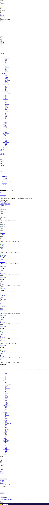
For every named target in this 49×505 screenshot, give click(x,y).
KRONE (6, 383)
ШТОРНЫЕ (4, 438)
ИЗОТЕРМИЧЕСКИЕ (6, 420)
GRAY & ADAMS (7, 403)
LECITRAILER (6, 402)
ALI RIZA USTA (7, 429)
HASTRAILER (6, 389)
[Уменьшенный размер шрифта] (0, 1)
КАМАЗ (6, 373)
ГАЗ (5, 442)
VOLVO (6, 374)
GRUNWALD (6, 397)
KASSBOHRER (7, 385)
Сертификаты (2, 472)
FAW (5, 452)
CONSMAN (6, 434)
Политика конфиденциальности (4, 497)
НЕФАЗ (6, 398)
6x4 (3, 380)
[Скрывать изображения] (0, 9)
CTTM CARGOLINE (7, 388)
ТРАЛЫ (4, 410)
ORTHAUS (6, 404)
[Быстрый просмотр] (0, 207)
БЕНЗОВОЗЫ (5, 428)
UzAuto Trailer (6, 390)
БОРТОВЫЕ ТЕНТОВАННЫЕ (7, 405)
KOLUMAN (6, 396)
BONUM (6, 387)
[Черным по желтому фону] (0, 6)
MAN (5, 375)
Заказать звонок (2, 16)
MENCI (5, 436)
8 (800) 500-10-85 (3, 14)
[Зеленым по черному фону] (0, 7)
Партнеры (1, 473)
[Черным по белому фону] (0, 4)
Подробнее (1, 231)
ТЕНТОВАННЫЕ (5, 441)
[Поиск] (1, 36)
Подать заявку (2, 53)
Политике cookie (29, 503)
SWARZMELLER (7, 415)
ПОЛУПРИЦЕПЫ (4, 381)
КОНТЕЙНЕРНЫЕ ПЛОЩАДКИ (7, 423)
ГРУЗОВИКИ (3, 437)
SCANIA (6, 451)
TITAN (5, 411)
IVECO (5, 378)
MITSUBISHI (6, 447)
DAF (5, 376)
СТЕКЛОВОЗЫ (5, 432)
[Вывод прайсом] (1, 206)
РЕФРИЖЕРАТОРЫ (6, 399)
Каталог (1, 471)
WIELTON (6, 386)
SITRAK (6, 377)
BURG (5, 433)
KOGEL (6, 382)
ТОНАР (6, 401)
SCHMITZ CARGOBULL (8, 384)
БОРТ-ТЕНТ (5, 454)
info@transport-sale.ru (2, 44)
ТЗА (5, 391)
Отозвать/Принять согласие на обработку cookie (6, 498)
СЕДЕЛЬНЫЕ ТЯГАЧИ (5, 372)
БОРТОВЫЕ (5, 412)
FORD (5, 379)
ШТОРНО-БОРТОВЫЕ (6, 440)
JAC (5, 446)
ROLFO (6, 427)
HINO (5, 445)
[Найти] (1, 40)
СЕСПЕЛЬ (6, 419)
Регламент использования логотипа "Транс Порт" (6, 499)
